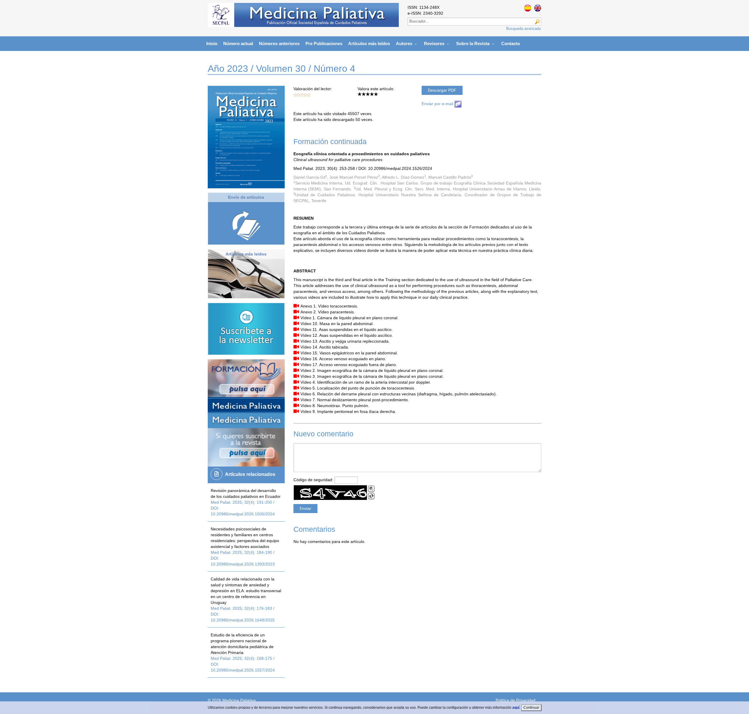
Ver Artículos (246, 297)
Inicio (211, 43)
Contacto (510, 43)
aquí (515, 708)
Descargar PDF (442, 90)
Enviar (246, 242)
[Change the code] (371, 496)
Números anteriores (279, 43)
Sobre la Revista (472, 43)
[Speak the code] (371, 489)
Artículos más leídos (369, 43)
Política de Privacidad (515, 700)
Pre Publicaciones (323, 43)
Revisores (434, 43)
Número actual (238, 43)
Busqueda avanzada (523, 29)
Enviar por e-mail (438, 103)
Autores (404, 43)
